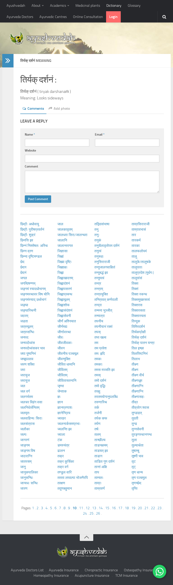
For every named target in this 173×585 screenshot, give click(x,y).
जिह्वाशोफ (63, 305)
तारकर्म (136, 240)
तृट (134, 461)
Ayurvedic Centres (53, 17)
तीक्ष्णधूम (137, 380)
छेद (22, 262)
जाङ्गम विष (27, 451)
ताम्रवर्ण (99, 488)
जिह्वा (60, 272)
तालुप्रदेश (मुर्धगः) (143, 272)
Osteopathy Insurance (140, 570)
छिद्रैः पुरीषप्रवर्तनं (32, 229)
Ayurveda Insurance (64, 570)
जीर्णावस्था (64, 332)
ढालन (61, 451)
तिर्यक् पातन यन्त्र (143, 343)
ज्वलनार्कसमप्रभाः (69, 424)
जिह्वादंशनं (63, 283)
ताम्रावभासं (139, 229)
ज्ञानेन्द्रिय (63, 413)
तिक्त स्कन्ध (139, 294)
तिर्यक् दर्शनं (139, 337)
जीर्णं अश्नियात (66, 321)
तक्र (60, 456)
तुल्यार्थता (137, 445)
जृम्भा (60, 386)
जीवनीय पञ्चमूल (67, 353)
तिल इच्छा (138, 348)
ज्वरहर (61, 418)
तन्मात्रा (99, 316)
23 (159, 508)
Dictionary (113, 5)
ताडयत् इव (101, 451)
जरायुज (25, 375)
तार (134, 235)
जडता (24, 321)
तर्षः (96, 429)
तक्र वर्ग (62, 467)
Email (100, 134)
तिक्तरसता (138, 310)
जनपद (24, 337)
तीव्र (135, 402)
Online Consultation (88, 17)
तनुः (97, 235)
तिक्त (135, 283)
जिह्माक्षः (62, 267)
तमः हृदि (99, 353)
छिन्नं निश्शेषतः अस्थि (34, 245)
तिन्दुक (136, 321)
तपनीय (98, 321)
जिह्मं (60, 256)
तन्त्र (97, 283)
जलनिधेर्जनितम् (29, 407)
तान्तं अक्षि (100, 467)
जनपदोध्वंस (27, 343)
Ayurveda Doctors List (27, 570)
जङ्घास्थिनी (28, 310)
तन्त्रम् (98, 289)
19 (133, 508)
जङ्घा (24, 305)
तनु (96, 229)
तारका (136, 245)
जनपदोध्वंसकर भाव (32, 348)
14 (101, 508)
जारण (23, 488)
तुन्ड (134, 424)
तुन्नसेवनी (138, 429)
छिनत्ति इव (26, 240)
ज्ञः (59, 397)
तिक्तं (135, 289)
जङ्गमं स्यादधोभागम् (33, 289)
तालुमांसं (137, 278)
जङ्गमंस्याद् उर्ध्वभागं (33, 299)
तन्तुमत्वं (99, 278)
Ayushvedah (16, 5)
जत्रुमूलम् (26, 326)
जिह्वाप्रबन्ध (64, 294)
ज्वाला (61, 434)
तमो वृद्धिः (100, 386)
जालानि (62, 240)
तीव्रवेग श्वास (140, 407)
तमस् (97, 375)
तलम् (97, 434)
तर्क (96, 407)
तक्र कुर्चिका (65, 461)
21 (146, 508)
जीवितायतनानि (66, 380)
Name (30, 134)
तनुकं (97, 240)
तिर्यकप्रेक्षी (139, 332)
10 (75, 508)
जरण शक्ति (27, 364)
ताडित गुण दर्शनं (104, 461)
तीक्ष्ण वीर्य (138, 375)
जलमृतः (25, 413)
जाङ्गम (25, 445)
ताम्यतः (99, 478)
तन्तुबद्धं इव (101, 272)
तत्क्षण (61, 483)
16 (114, 508)
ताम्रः (98, 483)
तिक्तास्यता (139, 316)
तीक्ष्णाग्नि (137, 386)
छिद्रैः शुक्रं (27, 235)
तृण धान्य (137, 472)
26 (98, 513)
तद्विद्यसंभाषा (101, 224)
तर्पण (97, 424)
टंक (59, 440)
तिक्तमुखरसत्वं (141, 299)
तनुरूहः (99, 256)
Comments (35, 108)
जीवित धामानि (66, 364)
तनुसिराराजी (102, 262)
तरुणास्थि (100, 402)
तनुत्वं (97, 251)
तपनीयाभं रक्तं (103, 326)
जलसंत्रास (27, 424)
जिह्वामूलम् (63, 299)
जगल (23, 278)
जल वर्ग (25, 391)
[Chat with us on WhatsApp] (159, 571)
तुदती (135, 418)
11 (81, 508)
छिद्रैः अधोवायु (29, 224)
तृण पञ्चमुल (139, 478)
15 (107, 508)
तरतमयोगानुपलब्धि (106, 397)
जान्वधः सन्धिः (29, 483)
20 (140, 508)
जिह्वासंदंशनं (64, 310)
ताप (96, 472)
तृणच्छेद (136, 483)
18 (127, 508)
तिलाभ (136, 359)
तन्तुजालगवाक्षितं (104, 267)
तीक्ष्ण (135, 364)
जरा (22, 370)
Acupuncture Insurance (92, 575)
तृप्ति (134, 488)
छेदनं (23, 272)
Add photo (62, 108)
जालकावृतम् (65, 229)
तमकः (98, 359)
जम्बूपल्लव (26, 359)
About (36, 5)
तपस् (97, 332)
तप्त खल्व (100, 337)
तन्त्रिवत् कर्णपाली (106, 299)
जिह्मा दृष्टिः (64, 262)
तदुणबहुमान (64, 488)
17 (120, 508)
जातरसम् (26, 461)
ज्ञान (60, 402)
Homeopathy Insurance (51, 575)
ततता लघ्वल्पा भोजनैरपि (72, 478)
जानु (23, 467)
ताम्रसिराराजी (141, 224)
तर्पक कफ (100, 418)
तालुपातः (137, 267)
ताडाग (98, 456)
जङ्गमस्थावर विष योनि (35, 294)
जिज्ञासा (62, 251)
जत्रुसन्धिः (27, 332)
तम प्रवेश (100, 348)
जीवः (60, 337)
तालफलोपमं (139, 251)
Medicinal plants (87, 5)
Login (113, 17)
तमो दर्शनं (100, 380)
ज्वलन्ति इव (64, 429)
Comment (31, 166)
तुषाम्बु (135, 451)
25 (91, 513)
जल (22, 386)
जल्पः (23, 434)
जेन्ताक (62, 391)
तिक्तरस (137, 305)
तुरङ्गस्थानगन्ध (142, 434)
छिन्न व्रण (26, 251)
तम (96, 343)
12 (88, 508)
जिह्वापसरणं (64, 289)
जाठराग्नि (26, 456)
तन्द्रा (98, 305)
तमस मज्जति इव (104, 370)
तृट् (134, 467)
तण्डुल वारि (64, 472)
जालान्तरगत (65, 245)
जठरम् (24, 316)
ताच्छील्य (99, 440)
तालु (134, 256)
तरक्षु (97, 391)
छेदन (23, 267)
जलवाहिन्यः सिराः (31, 418)
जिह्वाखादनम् (65, 278)
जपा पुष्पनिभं (28, 353)
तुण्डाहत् (137, 413)
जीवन (61, 348)
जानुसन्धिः (26, 478)
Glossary (134, 5)
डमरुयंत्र (63, 445)
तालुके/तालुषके (141, 262)
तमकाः (98, 364)
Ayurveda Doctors (20, 17)
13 (94, 508)
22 (153, 508)
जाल (60, 224)
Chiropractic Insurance (101, 570)
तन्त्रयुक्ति (101, 294)
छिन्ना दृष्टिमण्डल (31, 256)
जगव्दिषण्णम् (27, 283)
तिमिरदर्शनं (138, 326)
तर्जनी (98, 413)
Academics (58, 5)
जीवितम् (62, 370)
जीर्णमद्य (62, 326)
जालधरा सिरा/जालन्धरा (72, 235)
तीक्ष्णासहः (138, 397)
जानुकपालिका (29, 472)
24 (85, 513)
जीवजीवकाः (65, 343)
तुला (134, 440)
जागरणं (24, 440)
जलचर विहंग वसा (31, 402)
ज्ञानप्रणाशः (65, 407)
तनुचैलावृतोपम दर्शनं (106, 245)
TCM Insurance (126, 575)
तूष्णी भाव (137, 456)
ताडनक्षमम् (100, 445)
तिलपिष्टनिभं (140, 353)
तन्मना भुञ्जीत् (103, 310)
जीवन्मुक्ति (63, 359)
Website (30, 150)
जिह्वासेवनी (64, 316)
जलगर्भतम (26, 397)
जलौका (25, 429)
